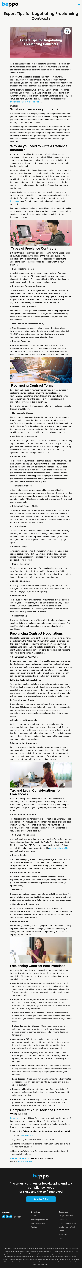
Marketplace (64, 1234)
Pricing (34, 1227)
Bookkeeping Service (39, 1219)
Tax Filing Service (38, 1223)
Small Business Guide (67, 1223)
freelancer (14, 201)
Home (33, 1216)
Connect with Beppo (19, 1158)
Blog (60, 1238)
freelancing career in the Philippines (25, 102)
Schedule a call (41, 1199)
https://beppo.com (26, 1161)
